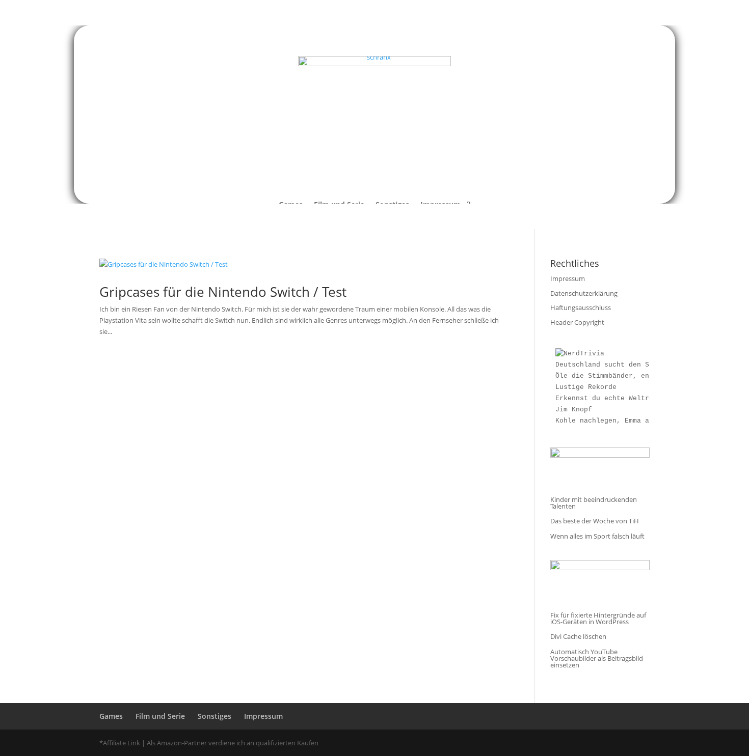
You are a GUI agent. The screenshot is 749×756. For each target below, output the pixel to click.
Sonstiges (214, 716)
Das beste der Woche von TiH (594, 520)
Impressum (567, 278)
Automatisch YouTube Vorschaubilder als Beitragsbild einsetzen (596, 658)
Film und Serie (160, 716)
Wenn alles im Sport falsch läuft (597, 536)
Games (111, 716)
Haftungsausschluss (580, 307)
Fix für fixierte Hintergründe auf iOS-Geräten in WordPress (598, 618)
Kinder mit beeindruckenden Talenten (593, 503)
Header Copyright (577, 322)
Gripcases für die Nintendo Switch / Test (222, 292)
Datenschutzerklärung (584, 293)
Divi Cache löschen (578, 636)
